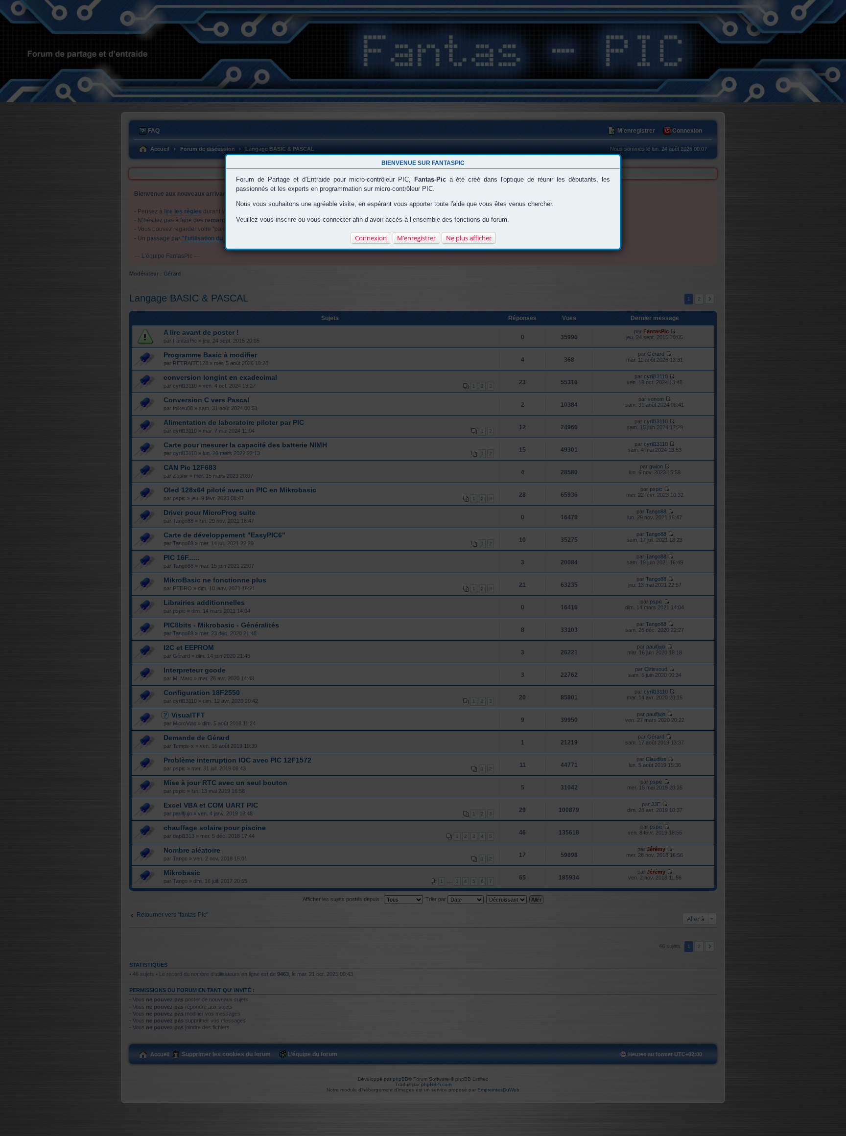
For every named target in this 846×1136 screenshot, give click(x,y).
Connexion (371, 237)
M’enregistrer (416, 237)
